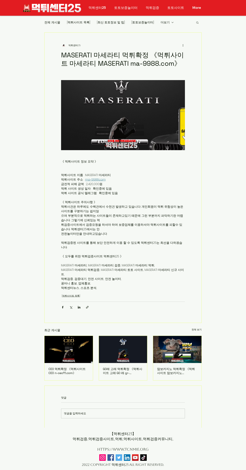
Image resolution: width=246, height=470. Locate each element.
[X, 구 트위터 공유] (70, 307)
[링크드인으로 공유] (79, 307)
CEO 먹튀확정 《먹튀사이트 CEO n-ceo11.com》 (67, 371)
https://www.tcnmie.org (123, 449)
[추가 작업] (183, 45)
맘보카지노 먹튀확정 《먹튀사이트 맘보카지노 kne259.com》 (176, 371)
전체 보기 (197, 329)
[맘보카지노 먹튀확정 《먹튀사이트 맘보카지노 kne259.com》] (177, 349)
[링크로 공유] (87, 307)
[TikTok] (143, 457)
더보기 (165, 22)
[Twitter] (119, 457)
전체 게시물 (52, 22)
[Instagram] (102, 457)
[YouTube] (135, 457)
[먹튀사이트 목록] (78, 22)
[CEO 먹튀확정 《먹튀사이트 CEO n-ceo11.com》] (69, 349)
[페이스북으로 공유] (62, 307)
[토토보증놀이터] (143, 22)
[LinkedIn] (127, 457)
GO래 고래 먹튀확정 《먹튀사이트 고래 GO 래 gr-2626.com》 (122, 371)
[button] (197, 22)
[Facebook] (110, 457)
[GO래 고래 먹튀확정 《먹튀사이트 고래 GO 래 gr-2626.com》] (123, 349)
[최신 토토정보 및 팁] (111, 22)
